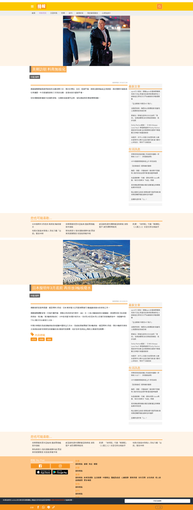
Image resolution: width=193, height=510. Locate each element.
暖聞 (95, 464)
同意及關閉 (157, 501)
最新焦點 (79, 464)
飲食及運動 (88, 477)
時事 (63, 13)
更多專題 (87, 480)
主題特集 (53, 13)
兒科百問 (142, 477)
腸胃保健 (133, 477)
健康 (33, 13)
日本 (34, 339)
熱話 (90, 464)
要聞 (85, 464)
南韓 (42, 339)
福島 (49, 339)
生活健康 (97, 477)
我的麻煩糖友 (92, 13)
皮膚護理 (79, 480)
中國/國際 (35, 76)
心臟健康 (125, 477)
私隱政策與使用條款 (57, 500)
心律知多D (106, 13)
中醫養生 (106, 477)
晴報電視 (42, 13)
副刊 (70, 13)
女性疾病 (150, 477)
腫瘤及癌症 (115, 477)
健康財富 (79, 13)
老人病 (158, 477)
